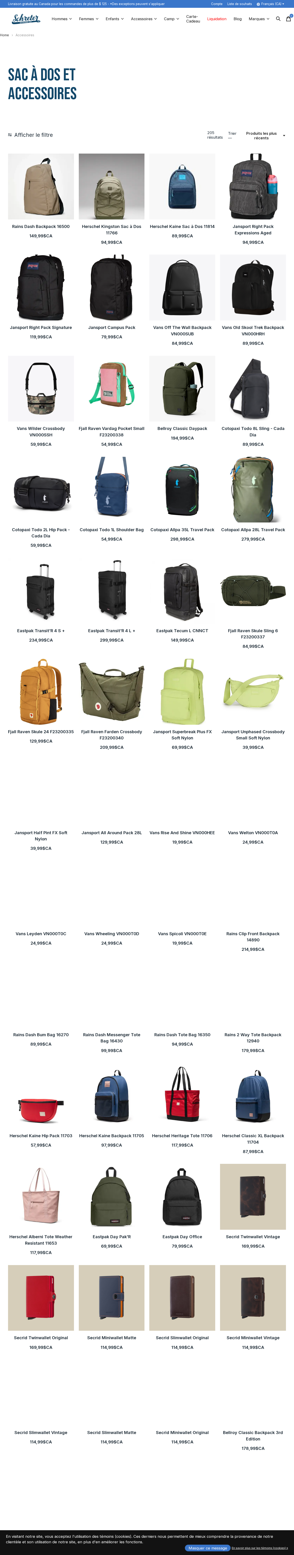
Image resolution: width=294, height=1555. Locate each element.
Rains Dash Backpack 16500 (41, 226)
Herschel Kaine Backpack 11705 (111, 1135)
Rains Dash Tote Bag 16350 (182, 1034)
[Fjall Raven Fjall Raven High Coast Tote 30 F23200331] (112, 1494)
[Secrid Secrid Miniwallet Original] (182, 1393)
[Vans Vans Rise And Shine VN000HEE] (182, 793)
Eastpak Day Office (182, 1236)
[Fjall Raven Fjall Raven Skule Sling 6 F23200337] (253, 591)
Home (4, 35)
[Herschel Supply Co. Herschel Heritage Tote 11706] (182, 1096)
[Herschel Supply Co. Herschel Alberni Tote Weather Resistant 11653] (41, 1197)
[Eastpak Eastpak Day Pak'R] (112, 1197)
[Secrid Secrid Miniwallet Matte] (112, 1298)
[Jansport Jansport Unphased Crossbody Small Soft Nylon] (253, 692)
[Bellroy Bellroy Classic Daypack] (182, 389)
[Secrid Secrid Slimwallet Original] (182, 1298)
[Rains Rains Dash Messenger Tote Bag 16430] (112, 995)
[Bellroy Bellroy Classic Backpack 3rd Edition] (253, 1393)
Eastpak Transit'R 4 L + (111, 630)
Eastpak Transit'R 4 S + (41, 630)
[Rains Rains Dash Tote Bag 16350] (182, 995)
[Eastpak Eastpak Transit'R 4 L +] (112, 591)
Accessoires (142, 19)
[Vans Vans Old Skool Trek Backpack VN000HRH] (253, 287)
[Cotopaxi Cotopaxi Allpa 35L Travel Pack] (182, 490)
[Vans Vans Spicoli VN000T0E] (182, 894)
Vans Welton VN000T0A (253, 832)
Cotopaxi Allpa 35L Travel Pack (182, 529)
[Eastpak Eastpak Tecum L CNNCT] (182, 591)
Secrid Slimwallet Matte (111, 1432)
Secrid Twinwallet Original (41, 1337)
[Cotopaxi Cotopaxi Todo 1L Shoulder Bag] (112, 490)
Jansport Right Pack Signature (41, 327)
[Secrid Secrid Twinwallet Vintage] (253, 1197)
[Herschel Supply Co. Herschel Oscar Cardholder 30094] (253, 1494)
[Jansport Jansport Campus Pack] (112, 287)
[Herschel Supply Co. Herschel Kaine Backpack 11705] (112, 1096)
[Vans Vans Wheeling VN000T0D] (112, 894)
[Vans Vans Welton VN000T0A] (253, 793)
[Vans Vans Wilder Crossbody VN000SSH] (41, 389)
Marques (257, 19)
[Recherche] (278, 18)
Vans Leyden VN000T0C (41, 933)
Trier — (232, 135)
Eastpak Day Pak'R (112, 1236)
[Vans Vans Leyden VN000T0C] (41, 894)
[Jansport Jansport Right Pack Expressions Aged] (253, 186)
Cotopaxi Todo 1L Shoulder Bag (112, 529)
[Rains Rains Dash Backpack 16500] (41, 186)
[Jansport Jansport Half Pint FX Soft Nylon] (41, 793)
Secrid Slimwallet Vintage (40, 1432)
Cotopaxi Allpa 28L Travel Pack (253, 529)
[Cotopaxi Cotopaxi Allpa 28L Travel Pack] (253, 490)
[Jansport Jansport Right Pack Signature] (41, 287)
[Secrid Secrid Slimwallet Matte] (112, 1393)
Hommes (60, 19)
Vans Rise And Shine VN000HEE (182, 832)
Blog (238, 19)
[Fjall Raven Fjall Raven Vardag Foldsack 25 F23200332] (41, 1494)
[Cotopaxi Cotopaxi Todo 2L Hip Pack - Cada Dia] (41, 490)
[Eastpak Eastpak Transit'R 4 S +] (41, 591)
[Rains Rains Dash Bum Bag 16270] (41, 995)
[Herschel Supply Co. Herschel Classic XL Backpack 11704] (253, 1096)
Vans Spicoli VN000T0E (182, 933)
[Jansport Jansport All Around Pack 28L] (112, 793)
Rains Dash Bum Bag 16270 (41, 1034)
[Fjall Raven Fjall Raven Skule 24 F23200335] (41, 692)
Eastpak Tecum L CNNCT (182, 630)
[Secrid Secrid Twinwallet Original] (41, 1298)
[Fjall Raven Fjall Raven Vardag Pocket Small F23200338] (112, 389)
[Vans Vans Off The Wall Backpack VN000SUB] (182, 287)
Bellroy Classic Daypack (182, 428)
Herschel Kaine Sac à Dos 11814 (182, 226)
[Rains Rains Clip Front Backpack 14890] (253, 894)
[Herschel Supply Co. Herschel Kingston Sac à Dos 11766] (112, 186)
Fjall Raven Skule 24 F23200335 (41, 731)
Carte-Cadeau (193, 18)
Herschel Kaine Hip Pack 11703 (41, 1135)
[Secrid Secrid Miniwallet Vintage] (253, 1298)
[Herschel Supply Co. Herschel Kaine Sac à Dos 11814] (182, 186)
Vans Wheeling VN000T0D (111, 933)
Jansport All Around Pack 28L (112, 832)
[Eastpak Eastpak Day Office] (182, 1197)
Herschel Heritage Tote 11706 (182, 1135)
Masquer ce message (208, 1548)
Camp (169, 19)
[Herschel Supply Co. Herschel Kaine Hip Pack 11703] (41, 1096)
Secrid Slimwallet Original (182, 1337)
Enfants (112, 19)
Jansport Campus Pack (111, 327)
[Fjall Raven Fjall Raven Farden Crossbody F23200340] (112, 692)
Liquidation (216, 19)
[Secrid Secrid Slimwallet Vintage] (41, 1393)
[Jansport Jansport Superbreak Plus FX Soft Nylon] (182, 692)
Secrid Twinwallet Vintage (253, 1236)
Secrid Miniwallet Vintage (253, 1337)
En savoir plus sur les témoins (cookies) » (260, 1548)
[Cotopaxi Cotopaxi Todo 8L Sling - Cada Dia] (253, 389)
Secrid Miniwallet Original (182, 1432)
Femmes (86, 19)
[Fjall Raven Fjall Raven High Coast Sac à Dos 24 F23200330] (182, 1494)
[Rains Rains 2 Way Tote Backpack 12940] (253, 995)
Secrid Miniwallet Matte (111, 1337)
